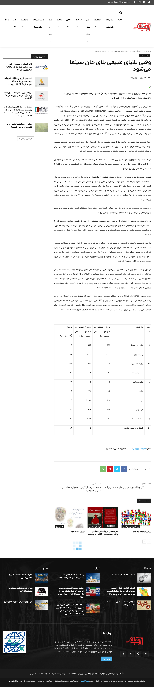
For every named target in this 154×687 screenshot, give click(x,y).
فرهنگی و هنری (135, 51)
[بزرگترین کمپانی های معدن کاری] (41, 605)
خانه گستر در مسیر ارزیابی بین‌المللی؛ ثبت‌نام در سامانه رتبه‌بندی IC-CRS (19, 67)
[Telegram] (144, 2)
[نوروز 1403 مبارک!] (69, 517)
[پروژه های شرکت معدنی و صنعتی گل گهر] (41, 591)
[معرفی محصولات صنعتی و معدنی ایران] (41, 578)
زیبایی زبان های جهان (142, 531)
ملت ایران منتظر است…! (123, 574)
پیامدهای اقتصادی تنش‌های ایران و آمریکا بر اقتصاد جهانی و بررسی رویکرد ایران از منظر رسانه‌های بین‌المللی (69, 609)
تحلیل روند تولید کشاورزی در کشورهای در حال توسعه (19, 126)
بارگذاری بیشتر (26, 139)
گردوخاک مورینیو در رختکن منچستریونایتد (124, 487)
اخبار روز (59, 527)
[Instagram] (139, 2)
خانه (149, 51)
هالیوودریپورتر (139, 448)
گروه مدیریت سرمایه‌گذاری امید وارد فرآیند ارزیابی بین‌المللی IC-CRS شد (17, 95)
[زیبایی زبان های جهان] (136, 517)
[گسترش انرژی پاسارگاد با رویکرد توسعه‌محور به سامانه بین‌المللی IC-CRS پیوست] (41, 81)
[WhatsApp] (103, 469)
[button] (120, 12)
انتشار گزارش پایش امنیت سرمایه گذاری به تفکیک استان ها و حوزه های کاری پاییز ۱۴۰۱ (121, 591)
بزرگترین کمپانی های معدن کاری (18, 601)
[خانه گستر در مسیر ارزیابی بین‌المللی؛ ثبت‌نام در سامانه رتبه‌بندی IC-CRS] (41, 67)
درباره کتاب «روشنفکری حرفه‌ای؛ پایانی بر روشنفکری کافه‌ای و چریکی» (103, 532)
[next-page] (144, 541)
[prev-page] (149, 541)
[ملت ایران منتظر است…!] (144, 578)
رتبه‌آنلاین (84, 681)
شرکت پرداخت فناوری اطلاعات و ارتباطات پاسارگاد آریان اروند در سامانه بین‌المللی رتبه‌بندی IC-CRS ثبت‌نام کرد (18, 111)
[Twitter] (149, 2)
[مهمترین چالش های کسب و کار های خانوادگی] (144, 605)
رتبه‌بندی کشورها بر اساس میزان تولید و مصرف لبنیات (71, 576)
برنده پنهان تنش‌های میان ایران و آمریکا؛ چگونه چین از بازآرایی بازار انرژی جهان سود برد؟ (71, 593)
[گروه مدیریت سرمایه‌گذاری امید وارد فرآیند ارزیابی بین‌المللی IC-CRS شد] (41, 96)
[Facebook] (135, 2)
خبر (144, 51)
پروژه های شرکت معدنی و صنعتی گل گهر (20, 590)
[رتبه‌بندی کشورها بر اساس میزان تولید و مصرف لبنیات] (93, 578)
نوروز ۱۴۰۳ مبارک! (78, 531)
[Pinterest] (110, 469)
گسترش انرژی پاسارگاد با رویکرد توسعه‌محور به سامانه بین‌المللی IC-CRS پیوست (18, 81)
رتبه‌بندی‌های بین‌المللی (130, 527)
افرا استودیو (14, 681)
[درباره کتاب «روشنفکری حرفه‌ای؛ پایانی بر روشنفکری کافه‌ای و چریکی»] (103, 517)
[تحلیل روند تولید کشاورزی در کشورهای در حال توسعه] (41, 127)
